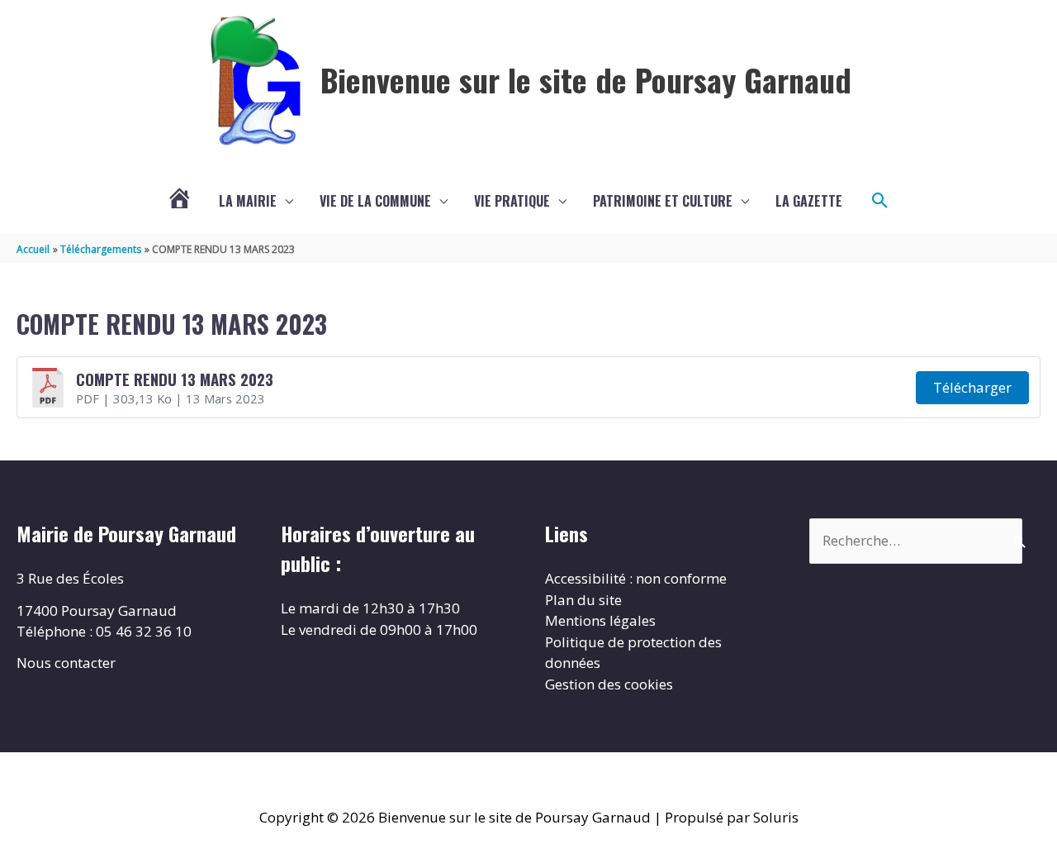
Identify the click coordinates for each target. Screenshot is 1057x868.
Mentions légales (600, 620)
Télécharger (972, 387)
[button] (880, 201)
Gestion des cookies (609, 684)
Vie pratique (512, 201)
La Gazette (808, 201)
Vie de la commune (375, 201)
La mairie (248, 201)
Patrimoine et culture (662, 201)
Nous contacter (66, 662)
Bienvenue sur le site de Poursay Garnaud (585, 79)
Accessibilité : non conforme (636, 578)
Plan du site (583, 599)
